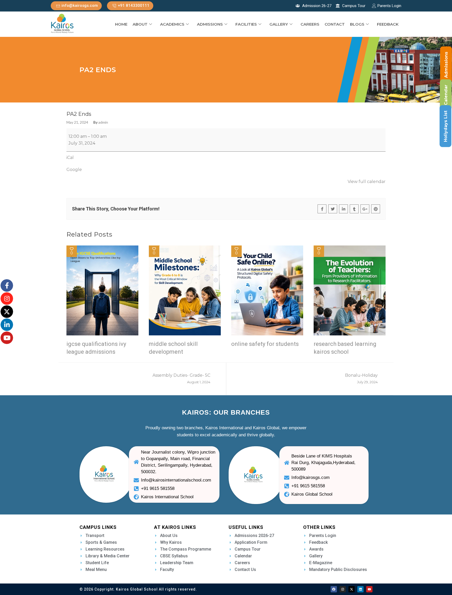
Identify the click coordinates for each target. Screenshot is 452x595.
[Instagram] (343, 589)
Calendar (445, 95)
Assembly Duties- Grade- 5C (181, 378)
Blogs (357, 24)
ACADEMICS (172, 24)
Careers (310, 24)
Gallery (278, 24)
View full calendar (367, 181)
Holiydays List (445, 126)
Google (74, 169)
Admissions (210, 24)
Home (121, 24)
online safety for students (265, 344)
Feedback (388, 24)
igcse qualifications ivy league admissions (96, 348)
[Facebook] (334, 589)
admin (103, 122)
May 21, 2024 (77, 122)
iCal (70, 157)
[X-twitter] (351, 589)
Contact (335, 24)
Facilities (246, 24)
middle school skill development (173, 348)
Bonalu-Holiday (361, 378)
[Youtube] (369, 589)
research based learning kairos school (345, 348)
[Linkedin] (360, 589)
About (140, 24)
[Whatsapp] (13, 582)
